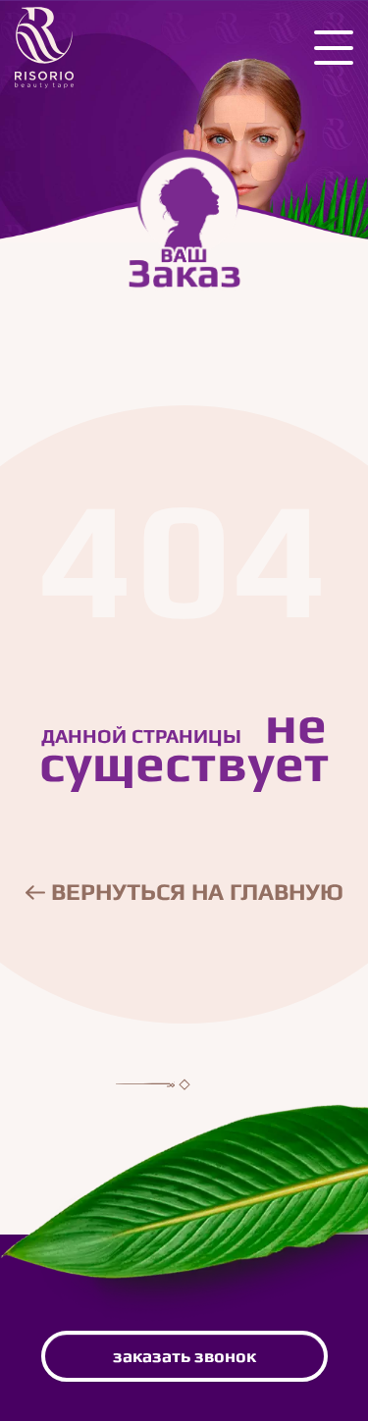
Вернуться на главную (194, 891)
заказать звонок (184, 1355)
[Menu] (333, 47)
